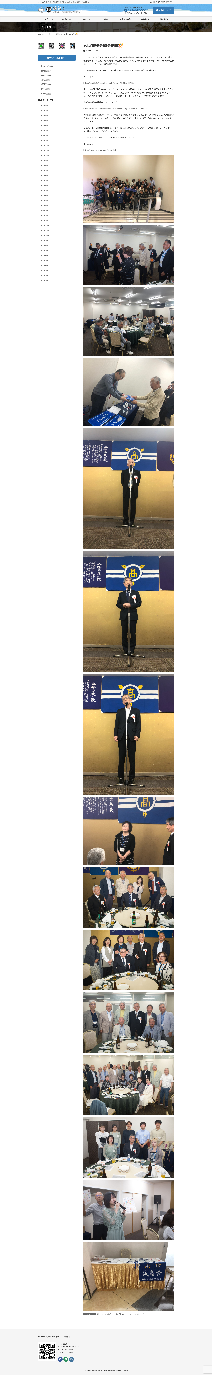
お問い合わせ (165, 10)
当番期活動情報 (119, 1314)
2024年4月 (44, 205)
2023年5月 (44, 260)
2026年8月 (44, 106)
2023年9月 (44, 240)
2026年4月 (44, 126)
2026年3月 (44, 130)
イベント (130, 1314)
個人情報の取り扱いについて (162, 2)
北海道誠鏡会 (47, 66)
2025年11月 (44, 150)
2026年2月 (44, 136)
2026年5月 (44, 121)
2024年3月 (44, 210)
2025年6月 (44, 175)
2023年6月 (44, 255)
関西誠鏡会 (46, 80)
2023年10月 (44, 235)
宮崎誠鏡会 (107, 1314)
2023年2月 (44, 275)
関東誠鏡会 (46, 71)
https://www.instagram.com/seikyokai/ (99, 150)
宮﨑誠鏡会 (46, 93)
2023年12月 (44, 225)
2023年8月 (44, 245)
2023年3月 (44, 270)
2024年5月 (44, 200)
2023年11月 (44, 230)
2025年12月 (44, 145)
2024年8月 (44, 185)
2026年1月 (44, 140)
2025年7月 (44, 170)
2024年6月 (44, 195)
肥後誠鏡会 (46, 89)
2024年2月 (44, 215)
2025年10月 (44, 155)
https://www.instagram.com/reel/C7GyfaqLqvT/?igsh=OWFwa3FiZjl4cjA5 (115, 108)
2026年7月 (44, 111)
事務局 (99, 1314)
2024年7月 (44, 190)
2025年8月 (44, 165)
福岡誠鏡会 (46, 84)
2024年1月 (44, 220)
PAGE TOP (205, 1331)
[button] (57, 58)
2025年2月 (44, 180)
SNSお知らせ (139, 1314)
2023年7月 (44, 250)
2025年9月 (44, 160)
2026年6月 (44, 115)
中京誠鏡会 (46, 75)
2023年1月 (44, 280)
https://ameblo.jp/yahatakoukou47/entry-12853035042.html (109, 83)
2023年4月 (44, 265)
